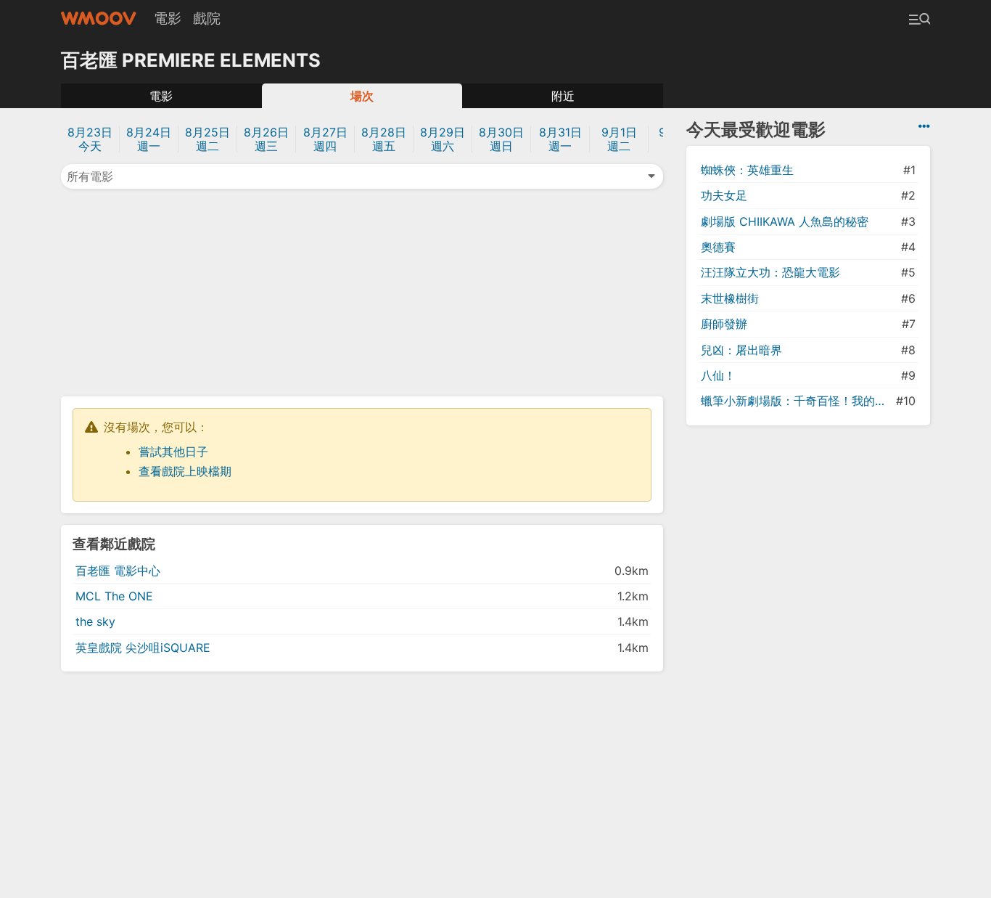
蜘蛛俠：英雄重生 (747, 170)
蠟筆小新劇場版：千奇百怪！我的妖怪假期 (797, 400)
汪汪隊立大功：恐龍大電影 (770, 272)
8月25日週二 (207, 139)
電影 (167, 18)
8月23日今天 (89, 139)
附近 (563, 96)
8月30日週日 (501, 139)
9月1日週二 (619, 139)
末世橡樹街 (730, 298)
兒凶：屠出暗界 (741, 350)
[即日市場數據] (924, 126)
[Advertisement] (362, 291)
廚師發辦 (724, 324)
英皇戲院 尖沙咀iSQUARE (142, 647)
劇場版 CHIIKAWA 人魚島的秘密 (784, 221)
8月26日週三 (266, 139)
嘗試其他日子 (173, 451)
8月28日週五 (383, 139)
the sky (95, 621)
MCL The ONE (114, 596)
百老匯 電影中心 (117, 570)
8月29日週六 (442, 139)
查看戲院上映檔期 (185, 471)
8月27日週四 (325, 139)
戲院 (207, 18)
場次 (362, 96)
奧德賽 (718, 247)
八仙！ (718, 375)
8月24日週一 (148, 139)
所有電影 (90, 176)
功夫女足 (724, 195)
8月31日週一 (560, 139)
